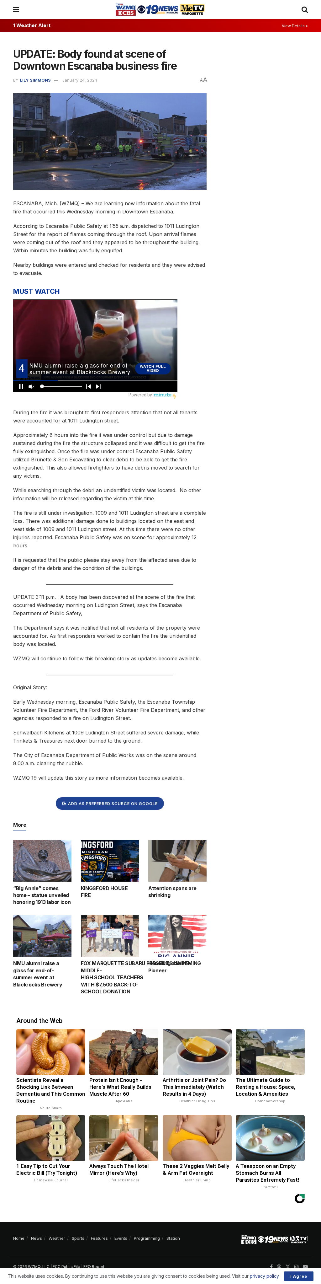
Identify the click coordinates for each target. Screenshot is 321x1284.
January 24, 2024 (79, 80)
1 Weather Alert (31, 25)
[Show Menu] (16, 9)
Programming (147, 1238)
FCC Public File (66, 1266)
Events (120, 1238)
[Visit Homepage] (160, 9)
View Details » (295, 26)
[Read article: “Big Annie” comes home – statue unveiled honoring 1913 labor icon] (42, 861)
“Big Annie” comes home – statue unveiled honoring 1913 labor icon (42, 895)
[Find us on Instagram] (296, 1267)
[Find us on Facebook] (271, 1267)
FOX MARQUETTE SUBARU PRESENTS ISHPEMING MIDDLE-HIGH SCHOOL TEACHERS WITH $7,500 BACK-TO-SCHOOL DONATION (141, 977)
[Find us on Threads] (279, 1267)
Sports (78, 1238)
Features (99, 1238)
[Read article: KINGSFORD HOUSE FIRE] (110, 861)
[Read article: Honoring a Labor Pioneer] (177, 936)
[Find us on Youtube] (305, 1267)
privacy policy (264, 1276)
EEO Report (93, 1266)
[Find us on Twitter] (287, 1267)
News (36, 1238)
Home (18, 1238)
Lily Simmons (35, 80)
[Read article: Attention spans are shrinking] (177, 861)
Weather (57, 1238)
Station (173, 1238)
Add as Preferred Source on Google (112, 803)
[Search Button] (305, 9)
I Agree (298, 1276)
